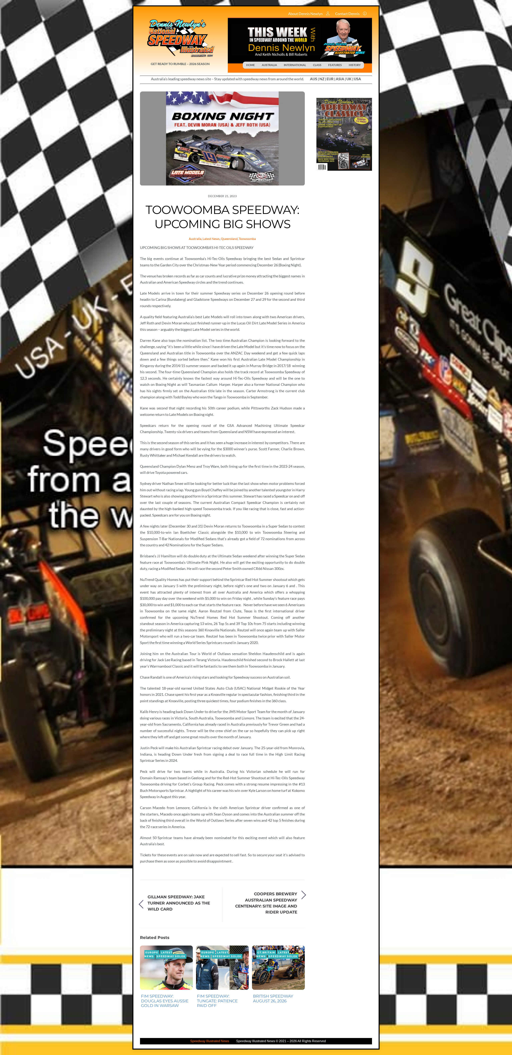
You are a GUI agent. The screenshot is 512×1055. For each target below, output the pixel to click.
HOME (250, 65)
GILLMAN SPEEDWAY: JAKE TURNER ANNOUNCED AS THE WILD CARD (179, 903)
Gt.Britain (266, 952)
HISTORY (355, 65)
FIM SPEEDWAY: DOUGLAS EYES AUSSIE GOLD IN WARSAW (164, 1001)
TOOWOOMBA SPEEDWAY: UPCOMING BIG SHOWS (222, 217)
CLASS (317, 65)
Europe (151, 952)
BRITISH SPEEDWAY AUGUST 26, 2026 (273, 998)
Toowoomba (247, 239)
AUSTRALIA (269, 65)
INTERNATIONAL (295, 65)
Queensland (229, 239)
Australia (195, 239)
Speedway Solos (171, 956)
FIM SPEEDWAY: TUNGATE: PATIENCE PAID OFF (217, 1001)
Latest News (211, 239)
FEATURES (335, 65)
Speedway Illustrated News (210, 1041)
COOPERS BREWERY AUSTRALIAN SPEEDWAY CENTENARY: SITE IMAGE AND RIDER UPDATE (266, 903)
